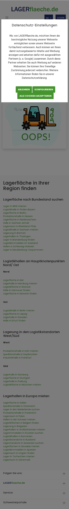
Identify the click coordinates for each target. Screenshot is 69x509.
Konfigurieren (43, 89)
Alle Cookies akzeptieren (35, 95)
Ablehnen (24, 89)
